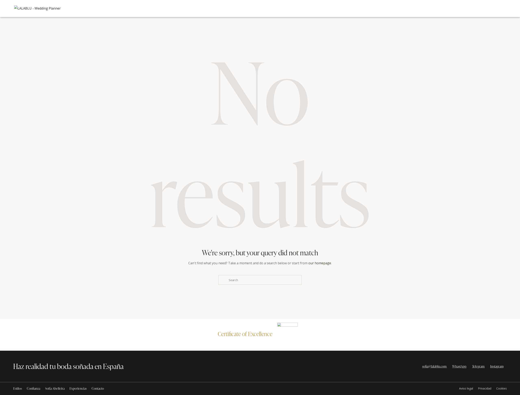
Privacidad (484, 388)
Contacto (98, 388)
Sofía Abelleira (55, 388)
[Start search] (223, 280)
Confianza (33, 388)
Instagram (497, 366)
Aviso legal (466, 388)
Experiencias (78, 388)
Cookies (501, 388)
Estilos (17, 388)
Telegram (478, 366)
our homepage (319, 263)
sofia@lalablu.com (434, 366)
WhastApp (459, 366)
